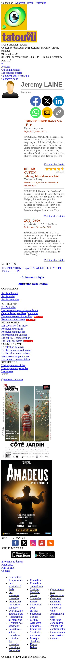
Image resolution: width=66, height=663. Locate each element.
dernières (33, 313)
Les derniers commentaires (15, 359)
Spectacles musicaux (35, 634)
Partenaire (40, 2)
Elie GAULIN (53, 268)
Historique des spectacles (14, 368)
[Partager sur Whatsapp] (35, 112)
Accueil (5, 66)
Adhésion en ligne (33, 277)
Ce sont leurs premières (13, 313)
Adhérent (20, 2)
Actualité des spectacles (15, 624)
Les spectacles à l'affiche (14, 325)
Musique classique (35, 640)
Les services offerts (11, 72)
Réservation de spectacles (15, 579)
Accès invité (8, 296)
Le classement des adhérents (16, 350)
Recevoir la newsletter (13, 319)
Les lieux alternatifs (11, 340)
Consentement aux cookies (57, 634)
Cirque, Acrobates (35, 621)
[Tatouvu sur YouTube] (41, 545)
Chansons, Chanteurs (35, 627)
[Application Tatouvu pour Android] (44, 558)
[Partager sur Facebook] (35, 101)
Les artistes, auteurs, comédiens (15, 632)
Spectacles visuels (35, 600)
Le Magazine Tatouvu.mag (16, 612)
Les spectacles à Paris (15, 586)
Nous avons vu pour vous (15, 356)
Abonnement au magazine (15, 618)
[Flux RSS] (50, 545)
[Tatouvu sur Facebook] (15, 545)
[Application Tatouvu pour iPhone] (21, 558)
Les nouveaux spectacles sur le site (19, 310)
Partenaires (7, 564)
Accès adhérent (9, 293)
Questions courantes (12, 379)
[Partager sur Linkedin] (58, 101)
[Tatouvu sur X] (23, 545)
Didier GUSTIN (11, 271)
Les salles (6, 337)
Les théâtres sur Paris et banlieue (15, 604)
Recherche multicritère (13, 331)
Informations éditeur (12, 561)
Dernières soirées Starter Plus (16, 316)
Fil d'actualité (8, 307)
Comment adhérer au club (15, 75)
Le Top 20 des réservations (15, 353)
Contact (5, 570)
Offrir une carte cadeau (33, 283)
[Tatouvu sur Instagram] (32, 545)
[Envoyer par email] (47, 112)
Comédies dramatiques (36, 585)
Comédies (35, 580)
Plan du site (7, 567)
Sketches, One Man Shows (35, 592)
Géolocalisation (22, 337)
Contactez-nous (9, 78)
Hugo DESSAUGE (33, 268)
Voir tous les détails (54, 164)
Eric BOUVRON (11, 268)
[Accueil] (14, 29)
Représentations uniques (14, 334)
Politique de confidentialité (57, 627)
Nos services (57, 595)
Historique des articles (13, 365)
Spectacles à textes (35, 615)
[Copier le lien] (58, 112)
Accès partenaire (10, 299)
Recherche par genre (12, 328)
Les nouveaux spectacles (14, 595)
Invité (30, 2)
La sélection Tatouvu (12, 347)
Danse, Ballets (33, 646)
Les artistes (7, 371)
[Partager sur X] (47, 101)
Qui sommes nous (10, 69)
